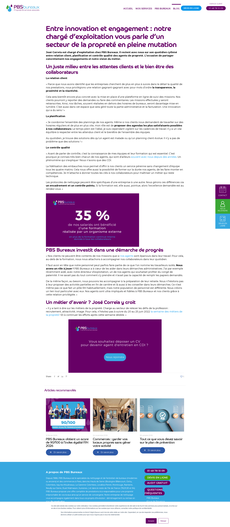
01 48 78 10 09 (216, 8)
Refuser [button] (163, 521)
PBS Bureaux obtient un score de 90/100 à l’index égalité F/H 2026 (67, 442)
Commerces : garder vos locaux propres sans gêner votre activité (112, 442)
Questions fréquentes (154, 491)
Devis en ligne (157, 477)
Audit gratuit (157, 482)
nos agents (126, 255)
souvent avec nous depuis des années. (154, 156)
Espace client (216, 4)
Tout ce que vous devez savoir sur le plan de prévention (161, 440)
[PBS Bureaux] (23, 7)
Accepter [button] (151, 521)
